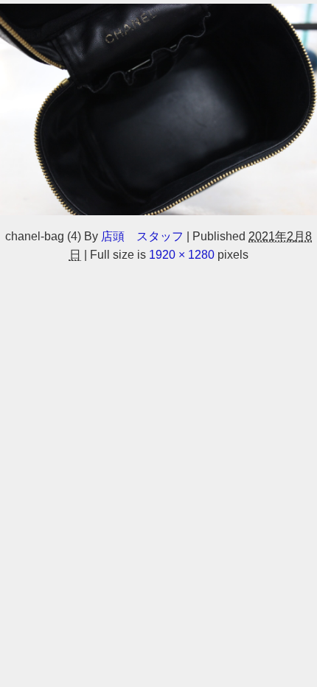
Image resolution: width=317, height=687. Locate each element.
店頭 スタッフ (142, 236)
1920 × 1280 (182, 254)
